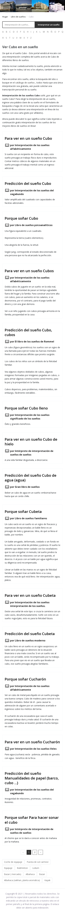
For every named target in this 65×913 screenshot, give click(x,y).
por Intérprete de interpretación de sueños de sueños (31, 452)
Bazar (42, 874)
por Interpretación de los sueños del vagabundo (32, 192)
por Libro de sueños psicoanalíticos (31, 225)
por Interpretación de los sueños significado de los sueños (29, 416)
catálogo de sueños (25, 82)
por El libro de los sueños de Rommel (32, 341)
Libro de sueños (18, 16)
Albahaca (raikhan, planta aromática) (22, 880)
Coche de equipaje (13, 861)
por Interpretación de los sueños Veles (33, 748)
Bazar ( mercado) (12, 874)
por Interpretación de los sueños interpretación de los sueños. (29, 604)
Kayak (47, 880)
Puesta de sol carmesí (37, 861)
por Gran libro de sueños (25, 487)
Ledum (35, 868)
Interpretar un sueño (49, 24)
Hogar (5, 16)
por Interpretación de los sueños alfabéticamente (29, 147)
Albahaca (30, 874)
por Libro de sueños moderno (27, 640)
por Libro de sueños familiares (28, 518)
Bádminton (22, 868)
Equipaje (8, 868)
